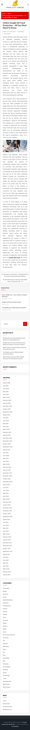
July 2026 (5, 386)
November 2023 (7, 476)
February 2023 (7, 502)
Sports (5, 672)
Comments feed (7, 706)
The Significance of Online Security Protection (14, 307)
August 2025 (6, 415)
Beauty (5, 591)
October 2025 (7, 409)
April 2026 (6, 394)
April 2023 (6, 496)
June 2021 (6, 560)
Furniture (5, 620)
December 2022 (7, 508)
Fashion (5, 608)
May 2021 (5, 563)
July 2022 (5, 522)
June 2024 (6, 455)
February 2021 (7, 572)
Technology (21, 31)
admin (5, 31)
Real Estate (6, 658)
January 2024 (7, 470)
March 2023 (6, 499)
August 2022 (6, 519)
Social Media (6, 667)
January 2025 (7, 435)
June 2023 (6, 490)
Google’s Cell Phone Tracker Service (11, 302)
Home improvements (9, 635)
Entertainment (7, 605)
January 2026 (7, 403)
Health (5, 629)
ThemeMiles (15, 726)
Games (5, 623)
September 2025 (7, 412)
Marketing (6, 646)
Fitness (5, 614)
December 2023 (7, 473)
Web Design (6, 684)
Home (4, 632)
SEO (4, 661)
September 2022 (7, 516)
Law (4, 640)
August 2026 (6, 383)
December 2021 (7, 542)
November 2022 (7, 510)
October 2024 (7, 444)
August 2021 (6, 554)
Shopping (5, 664)
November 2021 (7, 545)
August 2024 (6, 449)
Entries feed (6, 703)
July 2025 (5, 417)
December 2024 (7, 438)
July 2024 (5, 452)
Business (5, 594)
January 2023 (7, 505)
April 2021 (6, 566)
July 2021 (5, 557)
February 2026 (7, 400)
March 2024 (6, 464)
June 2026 (6, 388)
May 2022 (5, 528)
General (5, 626)
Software (5, 669)
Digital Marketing (7, 600)
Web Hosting (6, 687)
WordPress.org (7, 709)
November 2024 (7, 441)
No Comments (7, 33)
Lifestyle (5, 643)
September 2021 (7, 551)
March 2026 (6, 397)
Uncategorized (7, 681)
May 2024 (5, 458)
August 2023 (6, 484)
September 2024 (7, 447)
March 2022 (6, 534)
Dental (5, 597)
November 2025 (7, 406)
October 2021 (6, 548)
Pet (4, 652)
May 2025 (5, 423)
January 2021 (6, 574)
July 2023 (5, 487)
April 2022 (6, 531)
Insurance (5, 638)
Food (4, 617)
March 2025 (6, 429)
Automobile (6, 588)
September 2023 (7, 481)
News (4, 649)
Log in (4, 700)
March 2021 (6, 569)
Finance (5, 611)
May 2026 (5, 391)
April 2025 (6, 426)
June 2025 (6, 420)
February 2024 (7, 467)
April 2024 (6, 461)
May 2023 (5, 493)
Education (5, 603)
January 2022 (7, 540)
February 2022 (7, 537)
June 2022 (6, 525)
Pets (4, 655)
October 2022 (7, 513)
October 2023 (7, 479)
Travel (4, 678)
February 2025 (7, 432)
